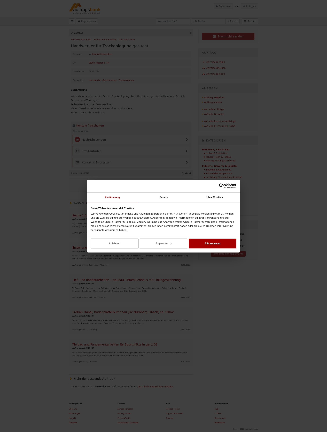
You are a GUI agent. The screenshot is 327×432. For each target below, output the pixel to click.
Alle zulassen (212, 243)
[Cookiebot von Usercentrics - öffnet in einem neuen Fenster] (221, 185)
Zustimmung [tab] (112, 197)
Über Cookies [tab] (214, 197)
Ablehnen (114, 243)
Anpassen (162, 243)
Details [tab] (163, 197)
